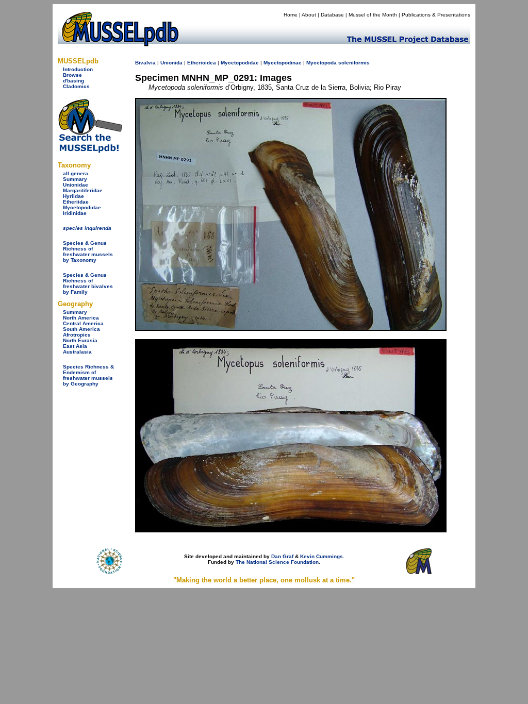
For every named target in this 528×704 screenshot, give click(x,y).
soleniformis (354, 62)
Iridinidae (75, 213)
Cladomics (76, 86)
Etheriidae (76, 202)
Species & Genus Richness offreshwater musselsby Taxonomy (88, 251)
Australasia (77, 352)
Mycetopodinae (282, 62)
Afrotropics (77, 335)
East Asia (75, 346)
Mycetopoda (321, 62)
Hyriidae (73, 196)
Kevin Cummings (321, 556)
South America (81, 329)
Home (291, 15)
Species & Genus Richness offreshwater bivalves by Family (88, 283)
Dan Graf (282, 556)
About (309, 15)
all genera (75, 173)
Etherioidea (201, 62)
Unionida (171, 62)
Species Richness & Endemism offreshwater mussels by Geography (88, 375)
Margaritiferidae (83, 190)
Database (332, 15)
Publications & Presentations (436, 15)
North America (81, 318)
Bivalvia (145, 62)
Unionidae (75, 185)
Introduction (78, 69)
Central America (83, 323)
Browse (72, 75)
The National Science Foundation (277, 562)
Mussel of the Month (373, 15)
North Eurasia (80, 340)
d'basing (73, 80)
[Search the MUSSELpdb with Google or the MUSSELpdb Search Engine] (90, 150)
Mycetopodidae (82, 207)
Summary (75, 179)
